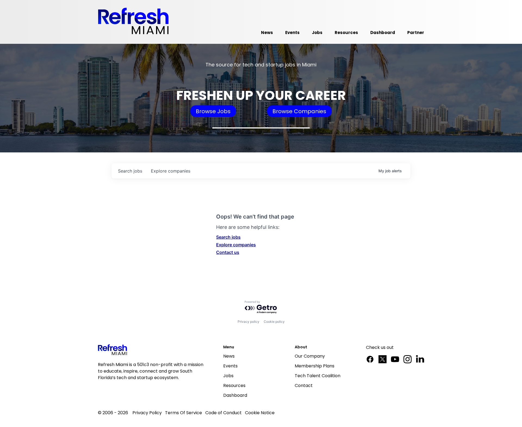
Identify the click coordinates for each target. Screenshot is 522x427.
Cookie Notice (260, 413)
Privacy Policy (147, 413)
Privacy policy (248, 322)
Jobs (228, 376)
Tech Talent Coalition (317, 376)
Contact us (227, 252)
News (229, 356)
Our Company (310, 356)
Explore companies (236, 244)
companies (170, 171)
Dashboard (235, 395)
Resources (234, 385)
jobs (130, 171)
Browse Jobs (213, 111)
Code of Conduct (223, 413)
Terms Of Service (183, 413)
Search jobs (228, 237)
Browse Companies (299, 111)
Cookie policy (274, 322)
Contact (304, 385)
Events (230, 366)
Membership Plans (314, 366)
